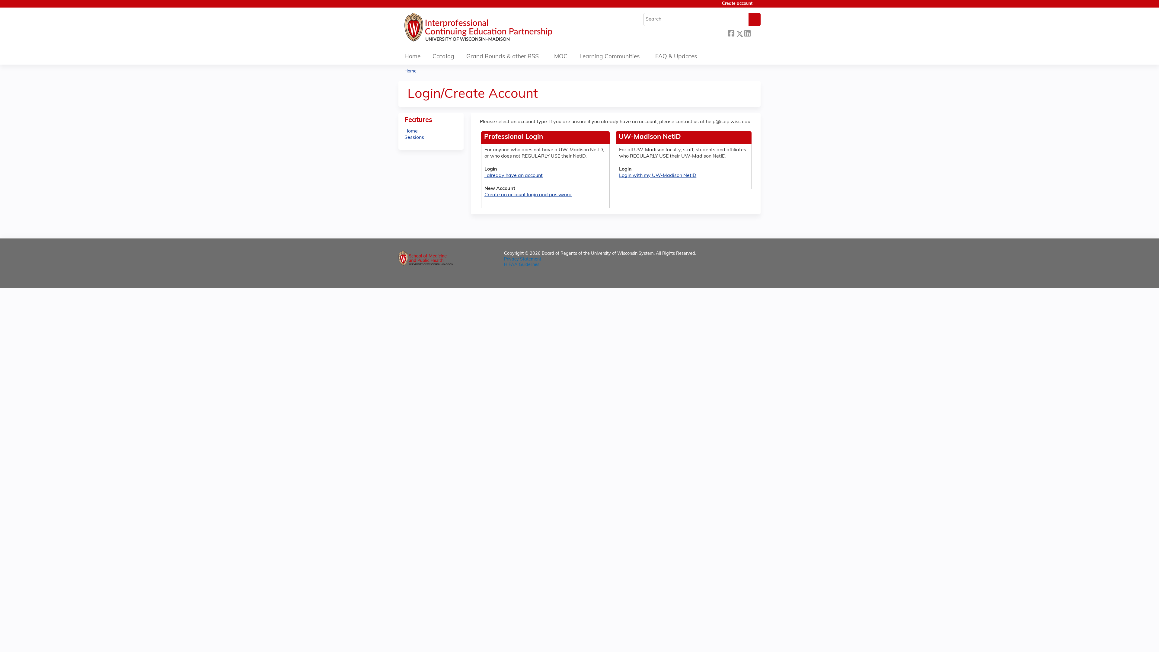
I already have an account (513, 175)
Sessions (414, 137)
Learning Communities (610, 57)
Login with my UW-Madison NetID (657, 175)
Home (412, 57)
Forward (755, 33)
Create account (737, 4)
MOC (560, 57)
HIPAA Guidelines (521, 265)
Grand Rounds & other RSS (502, 57)
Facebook (731, 33)
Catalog (443, 57)
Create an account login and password (528, 195)
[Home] (496, 29)
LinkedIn (747, 33)
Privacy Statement (522, 259)
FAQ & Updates (676, 57)
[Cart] (759, 6)
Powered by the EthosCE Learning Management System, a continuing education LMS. (739, 278)
